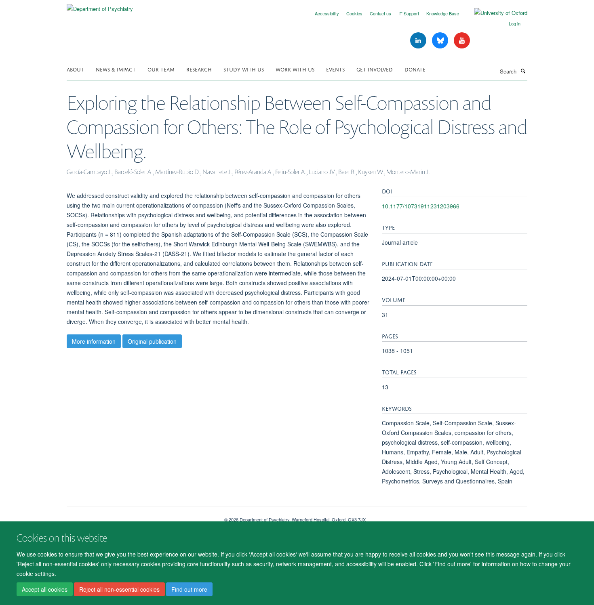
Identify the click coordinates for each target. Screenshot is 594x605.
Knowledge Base (442, 13)
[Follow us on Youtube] (462, 40)
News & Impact (116, 69)
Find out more (189, 589)
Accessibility (327, 13)
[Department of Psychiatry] (100, 6)
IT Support (408, 13)
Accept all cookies (44, 589)
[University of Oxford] (494, 13)
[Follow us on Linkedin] (419, 40)
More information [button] (94, 341)
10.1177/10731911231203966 (420, 206)
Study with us (243, 69)
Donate (414, 69)
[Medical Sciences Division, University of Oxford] (139, 517)
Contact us (380, 13)
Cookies (354, 13)
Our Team (161, 69)
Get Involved (374, 69)
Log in (514, 23)
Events (335, 69)
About (75, 69)
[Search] (522, 70)
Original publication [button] (152, 341)
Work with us (295, 69)
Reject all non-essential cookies (119, 589)
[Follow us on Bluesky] (441, 40)
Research (199, 69)
